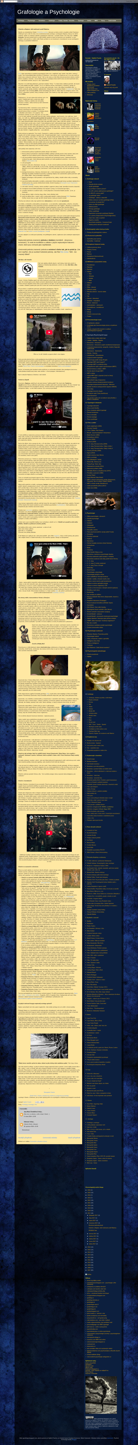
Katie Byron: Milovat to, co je (95, 891)
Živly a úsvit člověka (93, 408)
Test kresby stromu (97, 126)
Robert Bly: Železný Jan (94, 461)
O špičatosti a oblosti (93, 323)
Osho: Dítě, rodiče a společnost (95, 955)
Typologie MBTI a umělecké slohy (97, 364)
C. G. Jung (90, 561)
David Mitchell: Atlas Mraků (95, 477)
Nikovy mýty (89, 1367)
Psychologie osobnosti (95, 630)
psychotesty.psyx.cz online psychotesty (98, 1331)
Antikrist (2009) (91, 441)
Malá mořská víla (91, 793)
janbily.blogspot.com (93, 1311)
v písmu (92, 529)
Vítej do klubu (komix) (93, 1060)
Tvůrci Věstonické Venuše (94, 802)
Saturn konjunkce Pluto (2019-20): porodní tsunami (101, 1156)
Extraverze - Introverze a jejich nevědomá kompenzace (103, 345)
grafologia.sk (91, 1302)
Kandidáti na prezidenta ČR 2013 (96, 850)
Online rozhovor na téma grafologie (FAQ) (101, 200)
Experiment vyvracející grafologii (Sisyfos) (101, 213)
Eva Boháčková (61, 505)
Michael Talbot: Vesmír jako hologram (97, 877)
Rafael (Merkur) (91, 1106)
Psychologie (31, 20)
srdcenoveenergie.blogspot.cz (96, 1342)
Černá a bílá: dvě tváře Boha (94, 1078)
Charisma (90, 550)
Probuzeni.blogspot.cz (92, 1369)
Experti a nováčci (94, 220)
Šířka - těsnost (91, 287)
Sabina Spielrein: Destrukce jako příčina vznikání (101, 618)
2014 (89, 1252)
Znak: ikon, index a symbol (97, 218)
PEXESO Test (93, 1230)
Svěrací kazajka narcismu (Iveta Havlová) (99, 543)
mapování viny (22, 231)
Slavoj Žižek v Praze (92, 982)
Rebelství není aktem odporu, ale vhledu (98, 1083)
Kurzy (103, 20)
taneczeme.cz (91, 1346)
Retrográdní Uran (91, 1149)
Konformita (90, 592)
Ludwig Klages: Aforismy (94, 967)
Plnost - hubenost (92, 303)
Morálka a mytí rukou (93, 590)
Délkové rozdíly (91, 289)
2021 (89, 1203)
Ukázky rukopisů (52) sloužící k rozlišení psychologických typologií (99, 329)
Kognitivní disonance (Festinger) (96, 600)
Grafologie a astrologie (93, 1122)
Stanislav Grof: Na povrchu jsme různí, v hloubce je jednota (103, 879)
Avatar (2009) (91, 439)
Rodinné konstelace (92, 761)
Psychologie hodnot (93, 636)
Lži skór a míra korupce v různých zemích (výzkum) (102, 587)
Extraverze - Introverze (94, 342)
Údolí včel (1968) (92, 488)
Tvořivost (90, 645)
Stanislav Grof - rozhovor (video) (96, 979)
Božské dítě (92, 711)
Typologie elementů (93, 405)
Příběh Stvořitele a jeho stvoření (95, 811)
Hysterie (89, 538)
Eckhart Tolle (90, 965)
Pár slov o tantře (92, 623)
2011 (89, 1260)
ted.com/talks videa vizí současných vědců (99, 1348)
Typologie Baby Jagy (94, 731)
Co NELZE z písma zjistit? (96, 193)
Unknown (26, 1121)
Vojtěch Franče (111, 85)
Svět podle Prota (45, 882)
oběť (56, 591)
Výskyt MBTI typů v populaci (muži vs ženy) (100, 375)
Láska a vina (90, 818)
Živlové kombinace (92, 412)
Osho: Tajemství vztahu (93, 962)
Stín (90, 704)
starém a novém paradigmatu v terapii (39, 231)
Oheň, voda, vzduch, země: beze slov (97, 1025)
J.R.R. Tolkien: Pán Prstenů (95, 430)
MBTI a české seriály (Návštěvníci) (97, 483)
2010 (89, 1262)
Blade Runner (50, 940)
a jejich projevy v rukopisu (106, 556)
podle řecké (98, 875)
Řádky (89, 309)
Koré (90, 718)
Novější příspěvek (25, 1138)
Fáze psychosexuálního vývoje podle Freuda (100, 532)
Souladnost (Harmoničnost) (95, 256)
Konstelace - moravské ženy (94, 778)
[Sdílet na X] (40, 1102)
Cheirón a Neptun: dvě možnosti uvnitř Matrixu (101, 733)
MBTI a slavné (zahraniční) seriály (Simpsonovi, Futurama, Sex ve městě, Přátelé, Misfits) (101, 480)
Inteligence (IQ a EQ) (93, 641)
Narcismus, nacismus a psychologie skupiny (100, 554)
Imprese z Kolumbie (91, 1373)
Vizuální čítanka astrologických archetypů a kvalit (100, 1136)
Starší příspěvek (74, 1138)
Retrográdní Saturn (92, 1147)
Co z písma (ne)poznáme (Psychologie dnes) (102, 215)
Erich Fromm (91, 570)
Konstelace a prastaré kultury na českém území (99, 769)
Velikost (89, 282)
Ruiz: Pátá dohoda (92, 984)
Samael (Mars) (91, 1113)
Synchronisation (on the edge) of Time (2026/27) (98, 150)
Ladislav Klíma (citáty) (93, 936)
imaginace (57, 535)
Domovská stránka (50, 1138)
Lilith (47, 693)
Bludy (88, 547)
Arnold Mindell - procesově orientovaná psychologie (102, 616)
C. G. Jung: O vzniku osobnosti (96, 563)
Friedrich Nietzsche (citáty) (94, 933)
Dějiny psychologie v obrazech (96, 516)
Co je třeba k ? (97, 188)
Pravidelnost (90, 265)
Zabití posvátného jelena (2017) (96, 485)
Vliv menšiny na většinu (94, 594)
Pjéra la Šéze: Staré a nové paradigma (33, 366)
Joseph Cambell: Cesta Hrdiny (96, 909)
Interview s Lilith (91, 1127)
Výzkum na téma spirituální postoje (97, 583)
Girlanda (91, 276)
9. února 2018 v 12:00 (30, 1116)
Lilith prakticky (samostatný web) (96, 1125)
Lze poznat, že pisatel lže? (96, 202)
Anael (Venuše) (91, 1110)
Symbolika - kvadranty (93, 241)
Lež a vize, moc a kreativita (94, 1076)
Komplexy (90, 534)
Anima (90, 706)
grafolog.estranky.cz (93, 1300)
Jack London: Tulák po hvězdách (96, 940)
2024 (89, 1195)
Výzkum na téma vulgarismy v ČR (97, 585)
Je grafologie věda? (94, 195)
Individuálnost (91, 258)
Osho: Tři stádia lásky (93, 960)
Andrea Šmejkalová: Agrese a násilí (96, 886)
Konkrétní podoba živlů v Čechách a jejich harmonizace (102, 780)
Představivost (91, 527)
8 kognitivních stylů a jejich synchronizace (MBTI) (101, 366)
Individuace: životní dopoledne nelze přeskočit (99, 1095)
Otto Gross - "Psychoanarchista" (95, 1008)
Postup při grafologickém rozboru (97, 232)
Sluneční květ (89, 1366)
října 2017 (92, 1218)
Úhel (90, 274)
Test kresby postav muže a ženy (95, 745)
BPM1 (68, 196)
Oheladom (88, 1364)
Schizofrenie (90, 545)
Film (36, 1104)
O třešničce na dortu (42, 32)
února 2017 (92, 1241)
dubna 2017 (93, 1239)
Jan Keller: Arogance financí (94, 898)
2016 (89, 1247)
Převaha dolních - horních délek (96, 291)
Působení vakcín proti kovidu (95, 820)
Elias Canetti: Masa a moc (95, 552)
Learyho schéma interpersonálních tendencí (100, 382)
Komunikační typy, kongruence (96, 380)
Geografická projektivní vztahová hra (97, 750)
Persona (91, 702)
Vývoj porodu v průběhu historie (96, 804)
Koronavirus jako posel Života (95, 1090)
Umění (89, 20)
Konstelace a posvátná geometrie (95, 766)
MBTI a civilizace (92, 377)
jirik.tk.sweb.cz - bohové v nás (96, 1313)
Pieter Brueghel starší (92, 1040)
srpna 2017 (92, 1220)
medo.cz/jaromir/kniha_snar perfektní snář (99, 1322)
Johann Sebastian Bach (93, 1042)
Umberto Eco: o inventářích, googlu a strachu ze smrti (101, 896)
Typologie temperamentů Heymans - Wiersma (100, 384)
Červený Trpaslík (92, 428)
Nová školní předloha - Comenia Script (100, 222)
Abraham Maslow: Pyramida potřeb (97, 634)
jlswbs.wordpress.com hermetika (96, 1315)
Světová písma (93, 206)
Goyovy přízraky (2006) (94, 450)
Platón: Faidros (91, 926)
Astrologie (31, 1104)
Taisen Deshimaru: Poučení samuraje (97, 948)
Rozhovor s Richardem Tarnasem (96, 1011)
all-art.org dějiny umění (94, 1280)
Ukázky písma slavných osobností (99, 224)
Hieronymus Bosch (92, 1038)
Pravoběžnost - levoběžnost (95, 307)
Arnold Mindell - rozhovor (94, 614)
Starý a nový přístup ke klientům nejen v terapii (100, 798)
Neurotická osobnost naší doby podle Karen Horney (102, 558)
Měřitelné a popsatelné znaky (97, 261)
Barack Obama (91, 842)
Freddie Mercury (91, 845)
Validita (89, 134)
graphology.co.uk (92, 1306)
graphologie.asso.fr (93, 1304)
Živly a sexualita (92, 414)
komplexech (70, 89)
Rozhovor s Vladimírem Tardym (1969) (97, 865)
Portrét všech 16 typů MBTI (95, 371)
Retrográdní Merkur (92, 1138)
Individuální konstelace (93, 764)
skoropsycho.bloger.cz (93, 1337)
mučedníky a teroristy (58, 592)
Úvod (90, 182)
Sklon (88, 285)
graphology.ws (91, 1309)
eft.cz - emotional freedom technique (98, 1293)
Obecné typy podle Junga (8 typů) (97, 360)
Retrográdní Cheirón (49, 1092)
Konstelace (42, 20)
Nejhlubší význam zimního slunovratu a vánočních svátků (102, 784)
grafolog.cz (90, 1297)
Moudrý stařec (92, 715)
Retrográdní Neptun (92, 1152)
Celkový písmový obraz (94, 247)
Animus (91, 709)
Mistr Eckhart (90, 931)
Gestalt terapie (91, 759)
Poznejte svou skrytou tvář (94, 740)
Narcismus (90, 541)
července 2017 (93, 1223)
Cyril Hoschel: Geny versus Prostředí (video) (99, 901)
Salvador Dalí (90, 1055)
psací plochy (94, 238)
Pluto (90, 720)
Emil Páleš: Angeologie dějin (95, 1104)
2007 (89, 1270)
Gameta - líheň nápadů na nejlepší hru (96, 1370)
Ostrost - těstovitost (93, 298)
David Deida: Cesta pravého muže (96, 1001)
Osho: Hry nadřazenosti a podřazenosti (97, 950)
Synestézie (90, 605)
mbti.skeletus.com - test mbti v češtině (98, 1320)
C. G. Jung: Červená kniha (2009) (97, 444)
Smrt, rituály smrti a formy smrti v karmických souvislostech (103, 813)
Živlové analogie (92, 417)
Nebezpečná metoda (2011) (95, 466)
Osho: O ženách (91, 958)
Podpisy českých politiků (93, 837)
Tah (88, 296)
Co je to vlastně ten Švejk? (94, 1081)
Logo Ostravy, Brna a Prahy (94, 1020)
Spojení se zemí (91, 1088)
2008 (89, 1267)
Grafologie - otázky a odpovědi (98, 197)
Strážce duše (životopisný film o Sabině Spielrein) (100, 903)
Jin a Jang (90, 389)
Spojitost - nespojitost (93, 300)
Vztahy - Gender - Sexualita (66, 20)
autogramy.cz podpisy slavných (96, 1286)
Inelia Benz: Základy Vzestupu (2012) (97, 987)
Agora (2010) (91, 453)
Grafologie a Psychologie (48, 12)
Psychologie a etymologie (94, 572)
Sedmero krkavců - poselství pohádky (97, 791)
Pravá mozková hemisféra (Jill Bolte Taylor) (100, 603)
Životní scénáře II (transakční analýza (98, 611)
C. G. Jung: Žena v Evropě (95, 565)
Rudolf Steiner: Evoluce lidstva (95, 938)
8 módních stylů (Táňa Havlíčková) (97, 393)
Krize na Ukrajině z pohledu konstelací (97, 782)
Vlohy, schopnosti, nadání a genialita (98, 638)
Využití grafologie (94, 186)
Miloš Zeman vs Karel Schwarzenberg (97, 852)
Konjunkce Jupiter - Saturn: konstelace (97, 1160)
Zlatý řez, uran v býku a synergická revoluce (99, 1093)
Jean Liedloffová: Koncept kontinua (97, 576)
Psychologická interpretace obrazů (96, 1064)
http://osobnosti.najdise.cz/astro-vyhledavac (30, 998)
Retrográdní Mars (91, 1143)
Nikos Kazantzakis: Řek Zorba (95, 943)
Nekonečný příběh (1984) (94, 468)
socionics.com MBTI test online (96, 1339)
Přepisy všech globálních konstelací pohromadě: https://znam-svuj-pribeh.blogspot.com (93, 87)
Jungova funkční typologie (95, 357)
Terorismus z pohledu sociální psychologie (99, 625)
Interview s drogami (92, 806)
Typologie (81, 20)
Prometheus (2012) (93, 437)
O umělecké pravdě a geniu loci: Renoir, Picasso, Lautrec (102, 1047)
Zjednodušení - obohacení (95, 305)
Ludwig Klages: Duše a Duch (95, 970)
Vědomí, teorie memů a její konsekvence (99, 581)
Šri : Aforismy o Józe (95, 928)
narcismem (29, 510)
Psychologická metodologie (97, 651)
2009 (89, 1265)
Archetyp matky (93, 713)
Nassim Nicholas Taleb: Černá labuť (96, 1003)
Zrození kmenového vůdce (95, 627)
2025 (89, 1192)
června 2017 (93, 1233)
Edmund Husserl (91, 972)
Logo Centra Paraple (92, 1023)
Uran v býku (90, 1134)
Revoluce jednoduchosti (96, 1225)
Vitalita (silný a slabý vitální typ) (96, 338)
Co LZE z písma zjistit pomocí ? (101, 191)
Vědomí (89, 520)
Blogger (74, 1439)
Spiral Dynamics (92, 395)
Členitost (89, 267)
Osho (19, 73)
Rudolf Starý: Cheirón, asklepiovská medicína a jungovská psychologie (49, 1095)
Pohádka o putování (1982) (95, 473)
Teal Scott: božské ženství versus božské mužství (100, 989)
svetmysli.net (91, 1344)
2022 (89, 1200)
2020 (89, 1205)
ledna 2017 (92, 1244)
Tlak (88, 294)
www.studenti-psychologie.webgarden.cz (99, 1356)
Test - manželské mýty (93, 748)
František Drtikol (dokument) (95, 977)
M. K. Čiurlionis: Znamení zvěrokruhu (97, 1050)
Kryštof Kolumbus (92, 833)
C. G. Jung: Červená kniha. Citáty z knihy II (100, 448)
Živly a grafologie (92, 419)
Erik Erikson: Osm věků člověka (96, 607)
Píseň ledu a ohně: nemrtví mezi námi (97, 800)
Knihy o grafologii (94, 211)
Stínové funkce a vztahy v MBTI (96, 368)
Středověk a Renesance (93, 1073)
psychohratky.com (92, 1329)
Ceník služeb (112, 20)
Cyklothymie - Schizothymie (95, 355)
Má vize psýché (97, 138)
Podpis (89, 316)
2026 (89, 1190)
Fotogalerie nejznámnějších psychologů (97, 1057)
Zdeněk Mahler (91, 914)
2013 (89, 1254)
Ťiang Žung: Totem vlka (94, 464)
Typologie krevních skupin (95, 391)
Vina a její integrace (92, 786)
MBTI (96, 20)
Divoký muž (92, 722)
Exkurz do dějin (96, 204)
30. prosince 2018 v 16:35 (31, 1126)
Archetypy (21, 20)
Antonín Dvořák (91, 835)
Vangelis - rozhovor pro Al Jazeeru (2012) (98, 998)
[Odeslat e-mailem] (36, 1102)
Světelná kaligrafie (92, 1028)
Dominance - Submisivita (94, 351)
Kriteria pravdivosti (92, 654)
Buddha (89, 921)
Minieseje (90, 95)
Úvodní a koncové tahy (94, 314)
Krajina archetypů (93, 700)
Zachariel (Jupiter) (92, 1115)
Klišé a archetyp (92, 457)
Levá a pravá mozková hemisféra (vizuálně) (98, 1062)
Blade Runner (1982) (93, 435)
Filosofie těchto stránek (96, 184)
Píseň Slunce (89, 1372)
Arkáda (91, 278)
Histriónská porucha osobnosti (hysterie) (98, 106)
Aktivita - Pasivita (92, 353)
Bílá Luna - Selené (92, 1163)
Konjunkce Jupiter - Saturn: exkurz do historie (99, 1158)
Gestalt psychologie (93, 518)
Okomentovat (25, 1130)
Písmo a (89, 643)
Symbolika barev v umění (98, 159)
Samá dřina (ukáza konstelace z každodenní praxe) (100, 815)
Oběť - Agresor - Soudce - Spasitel (97, 169)
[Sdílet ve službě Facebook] (41, 1102)
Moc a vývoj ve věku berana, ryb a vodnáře (98, 1129)
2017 (89, 1213)
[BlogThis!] (38, 1102)
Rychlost (89, 269)
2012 (89, 1257)
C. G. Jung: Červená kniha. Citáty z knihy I (99, 446)
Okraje (89, 312)
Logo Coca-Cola (91, 1018)
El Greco (89, 1035)
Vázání (89, 271)
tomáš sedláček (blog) (93, 1354)
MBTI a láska (91, 373)
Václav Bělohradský (92, 1006)
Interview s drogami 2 (93, 809)
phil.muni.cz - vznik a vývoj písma (97, 1327)
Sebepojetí (90, 525)
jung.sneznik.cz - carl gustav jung (97, 1318)
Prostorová (95, 235)
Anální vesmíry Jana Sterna (95, 455)
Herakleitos (90, 923)
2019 (89, 1208)
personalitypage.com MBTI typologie (98, 1324)
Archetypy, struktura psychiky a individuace (100, 697)
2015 (89, 1249)
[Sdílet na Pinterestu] (43, 1102)
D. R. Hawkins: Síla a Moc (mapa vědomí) (98, 992)
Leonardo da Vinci (92, 830)
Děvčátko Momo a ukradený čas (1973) (99, 470)
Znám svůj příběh (90, 1363)
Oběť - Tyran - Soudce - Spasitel (97, 724)
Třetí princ (90, 795)
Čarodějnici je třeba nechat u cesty (98, 729)
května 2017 (93, 1236)
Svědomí (89, 523)
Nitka (90, 280)
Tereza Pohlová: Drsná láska (95, 912)
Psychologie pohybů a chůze (95, 574)
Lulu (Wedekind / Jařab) (94, 459)
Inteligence (95, 643)
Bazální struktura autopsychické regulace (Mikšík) (102, 386)
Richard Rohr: (96, 872)
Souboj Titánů (91, 475)
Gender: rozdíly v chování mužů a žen (98, 579)
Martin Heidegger (92, 975)
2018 (89, 1210)
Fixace (89, 252)
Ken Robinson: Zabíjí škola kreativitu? (98, 647)
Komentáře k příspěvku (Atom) (38, 1141)
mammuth (110, 1438)
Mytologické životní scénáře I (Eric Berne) (99, 609)
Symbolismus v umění (93, 1033)
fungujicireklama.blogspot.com (96, 1295)
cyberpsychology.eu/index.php (96, 1291)
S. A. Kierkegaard (69, 896)
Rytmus (89, 254)
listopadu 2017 (93, 1215)
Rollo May (90, 567)
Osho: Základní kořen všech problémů (97, 953)
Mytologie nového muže (95, 726)
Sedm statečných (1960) (94, 426)
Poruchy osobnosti (92, 536)
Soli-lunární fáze (91, 1131)
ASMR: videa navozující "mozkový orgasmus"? (101, 620)
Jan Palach (90, 840)
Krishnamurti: (94, 945)
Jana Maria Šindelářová (31, 1111)
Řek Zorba (64, 252)
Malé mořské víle (31, 161)
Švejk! (34, 974)
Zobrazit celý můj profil (111, 87)
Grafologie (52, 20)
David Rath (90, 847)
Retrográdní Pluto (92, 1154)
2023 (89, 1197)
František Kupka (91, 1052)
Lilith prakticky (91, 92)
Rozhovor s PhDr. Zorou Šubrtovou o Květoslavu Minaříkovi (103, 893)
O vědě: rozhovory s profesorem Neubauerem (99, 861)
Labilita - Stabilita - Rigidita (95, 340)
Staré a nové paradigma (64, 366)
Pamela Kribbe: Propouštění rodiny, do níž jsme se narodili (103, 889)
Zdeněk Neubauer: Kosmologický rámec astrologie (100, 863)
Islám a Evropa (91, 789)
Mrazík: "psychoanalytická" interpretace (98, 432)
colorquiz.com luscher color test (96, 1289)
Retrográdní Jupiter (92, 1145)
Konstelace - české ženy (93, 775)
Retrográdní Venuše (92, 1140)
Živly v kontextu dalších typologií (96, 410)
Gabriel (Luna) (91, 1108)
